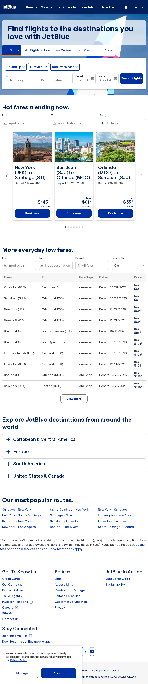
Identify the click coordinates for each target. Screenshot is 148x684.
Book (32, 7)
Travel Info (89, 7)
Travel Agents (12, 596)
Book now (32, 213)
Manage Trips (50, 7)
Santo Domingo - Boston (116, 527)
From (9, 76)
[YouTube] (92, 651)
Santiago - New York (16, 509)
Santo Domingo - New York (69, 509)
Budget (104, 115)
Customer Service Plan (71, 602)
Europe (21, 451)
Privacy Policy (18, 660)
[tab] (11, 50)
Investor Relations (17, 602)
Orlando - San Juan (112, 521)
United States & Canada (39, 476)
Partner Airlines (13, 590)
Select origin (15, 80)
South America (29, 464)
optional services (23, 549)
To (42, 76)
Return (102, 76)
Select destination (54, 80)
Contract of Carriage (70, 590)
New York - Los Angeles (19, 527)
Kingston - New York (16, 521)
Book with (118, 258)
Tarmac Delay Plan (67, 596)
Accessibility (64, 584)
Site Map (8, 613)
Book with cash (63, 67)
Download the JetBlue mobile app (26, 641)
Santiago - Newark (63, 515)
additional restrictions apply (62, 549)
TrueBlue (107, 7)
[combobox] (27, 123)
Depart (79, 76)
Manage (22, 673)
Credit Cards (11, 578)
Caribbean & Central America (44, 439)
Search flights (131, 78)
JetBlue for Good (117, 578)
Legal (58, 578)
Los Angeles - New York (115, 515)
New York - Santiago (112, 509)
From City (87, 670)
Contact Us (10, 619)
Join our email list (17, 636)
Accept (58, 673)
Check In (69, 7)
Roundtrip (13, 67)
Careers (10, 608)
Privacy (60, 607)
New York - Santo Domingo (21, 515)
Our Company (12, 584)
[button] (38, 67)
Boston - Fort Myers (64, 527)
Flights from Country (107, 670)
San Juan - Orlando (64, 521)
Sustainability (115, 584)
